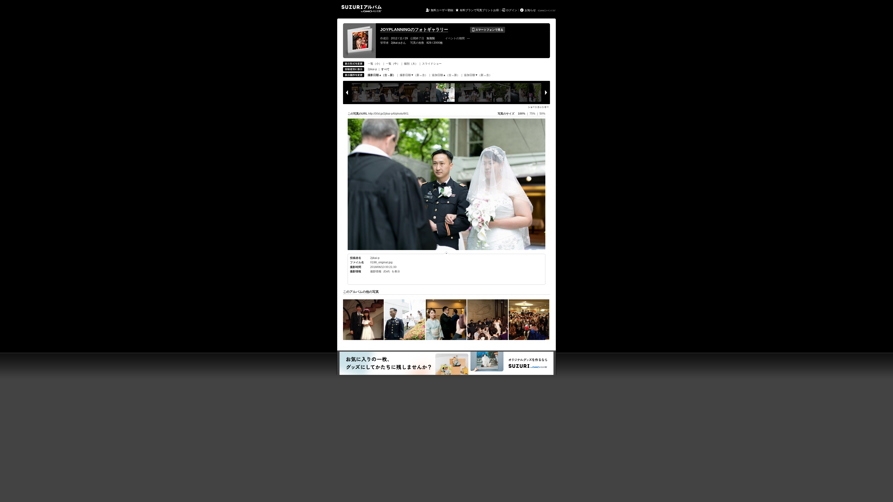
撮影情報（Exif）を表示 (385, 271)
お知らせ (530, 10)
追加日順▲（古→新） (446, 75)
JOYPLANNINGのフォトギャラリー (414, 29)
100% (521, 113)
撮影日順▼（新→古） (414, 75)
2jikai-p (372, 69)
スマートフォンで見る (487, 30)
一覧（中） (393, 63)
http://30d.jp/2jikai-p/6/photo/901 (388, 113)
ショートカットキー (538, 107)
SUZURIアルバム (361, 9)
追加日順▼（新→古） (478, 75)
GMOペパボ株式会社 (547, 10)
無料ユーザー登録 (442, 10)
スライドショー (432, 63)
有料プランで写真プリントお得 (479, 10)
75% (533, 113)
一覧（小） (375, 63)
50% (542, 113)
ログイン (511, 10)
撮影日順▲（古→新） (382, 75)
